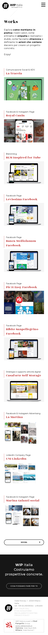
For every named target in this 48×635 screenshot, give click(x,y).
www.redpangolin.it (23, 626)
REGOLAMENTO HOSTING (26, 613)
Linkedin (39, 606)
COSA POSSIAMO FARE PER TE (24, 586)
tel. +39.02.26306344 (24, 606)
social (24, 542)
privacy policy (22, 615)
